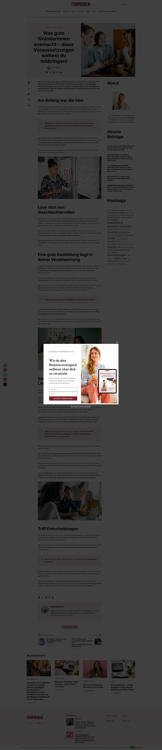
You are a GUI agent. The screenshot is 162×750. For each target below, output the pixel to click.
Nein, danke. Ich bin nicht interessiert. (81, 406)
